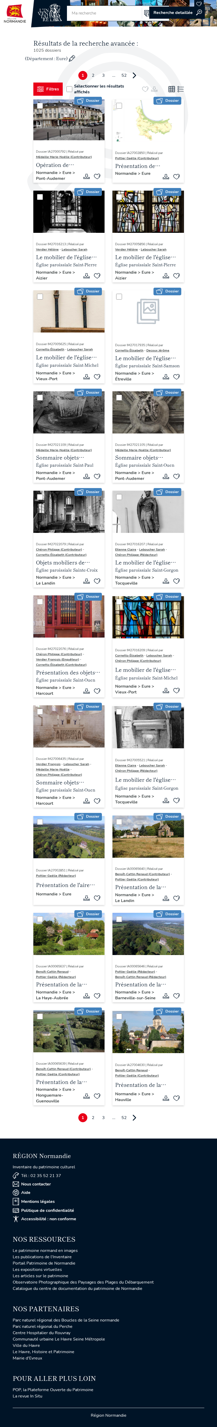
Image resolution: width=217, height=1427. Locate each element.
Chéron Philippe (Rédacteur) (136, 555)
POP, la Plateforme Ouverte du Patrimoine (53, 1390)
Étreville (123, 379)
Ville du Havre (26, 1345)
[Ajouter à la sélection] (97, 176)
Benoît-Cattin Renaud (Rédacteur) (140, 977)
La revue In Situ (27, 1396)
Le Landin (45, 583)
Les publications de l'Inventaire (42, 1257)
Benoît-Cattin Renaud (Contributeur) (142, 874)
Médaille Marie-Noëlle (53, 769)
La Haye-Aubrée (52, 998)
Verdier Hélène (47, 249)
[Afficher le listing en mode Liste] (181, 89)
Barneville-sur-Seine (135, 998)
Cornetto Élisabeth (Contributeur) (61, 555)
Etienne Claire (125, 549)
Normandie (47, 173)
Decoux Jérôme (157, 350)
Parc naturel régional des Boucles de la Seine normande (66, 1320)
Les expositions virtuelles (37, 1269)
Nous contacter (36, 1184)
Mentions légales (38, 1201)
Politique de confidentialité (47, 1210)
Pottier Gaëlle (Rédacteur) (56, 876)
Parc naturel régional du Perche (43, 1326)
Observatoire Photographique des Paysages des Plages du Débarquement (83, 1282)
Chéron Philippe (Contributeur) (59, 549)
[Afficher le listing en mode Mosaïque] (172, 89)
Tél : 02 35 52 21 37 (41, 1176)
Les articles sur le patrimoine (40, 1276)
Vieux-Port (46, 379)
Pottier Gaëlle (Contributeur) (137, 158)
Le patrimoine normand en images (45, 1251)
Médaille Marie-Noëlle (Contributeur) (64, 157)
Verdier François (48, 764)
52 (124, 75)
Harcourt (44, 693)
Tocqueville (126, 583)
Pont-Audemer (50, 178)
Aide (25, 1192)
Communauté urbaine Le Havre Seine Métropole (59, 1339)
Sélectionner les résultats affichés (99, 89)
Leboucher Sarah (74, 249)
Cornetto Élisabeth (50, 349)
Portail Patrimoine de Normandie (44, 1263)
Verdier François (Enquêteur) (57, 659)
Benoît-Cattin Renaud (52, 972)
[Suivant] (134, 75)
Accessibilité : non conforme (48, 1219)
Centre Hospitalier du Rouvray (41, 1333)
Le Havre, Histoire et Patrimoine (43, 1352)
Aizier (41, 278)
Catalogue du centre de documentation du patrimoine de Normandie (77, 1288)
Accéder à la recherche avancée (177, 13)
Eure (67, 173)
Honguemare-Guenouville (49, 1098)
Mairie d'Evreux (27, 1358)
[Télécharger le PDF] (86, 176)
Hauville (123, 1100)
